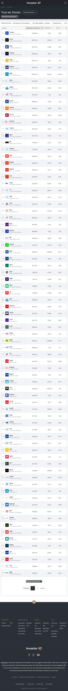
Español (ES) (39, 684)
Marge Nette (57, 23)
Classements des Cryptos (21, 632)
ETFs (11, 623)
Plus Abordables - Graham (41, 23)
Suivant (42, 588)
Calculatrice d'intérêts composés (54, 633)
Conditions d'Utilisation (43, 677)
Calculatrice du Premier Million (63, 625)
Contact (54, 677)
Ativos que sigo (54, 624)
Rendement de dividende (21, 23)
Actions (4, 623)
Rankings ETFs (29, 624)
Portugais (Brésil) (20, 684)
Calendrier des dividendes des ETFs (46, 627)
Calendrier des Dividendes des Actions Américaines (38, 628)
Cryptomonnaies (5, 626)
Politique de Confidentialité (26, 677)
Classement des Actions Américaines (21, 625)
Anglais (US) (30, 684)
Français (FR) (49, 684)
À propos (14, 677)
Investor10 (4, 663)
